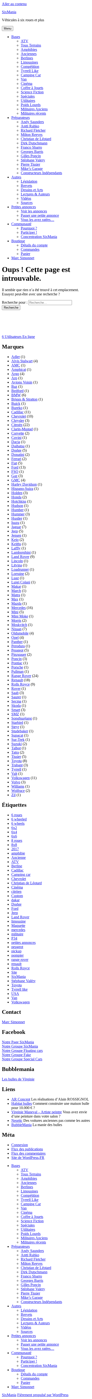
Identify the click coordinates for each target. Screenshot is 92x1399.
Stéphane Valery (33, 160)
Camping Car (31, 75)
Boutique (18, 241)
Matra (15, 595)
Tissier (16, 757)
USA (15, 994)
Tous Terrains (31, 45)
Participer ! (29, 232)
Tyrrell (16, 769)
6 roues (16, 815)
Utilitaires (28, 101)
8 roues (16, 840)
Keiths (16, 544)
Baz (14, 386)
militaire (17, 934)
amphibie (18, 853)
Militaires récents (33, 113)
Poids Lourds (31, 105)
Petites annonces (23, 207)
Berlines (27, 58)
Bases (15, 37)
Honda (16, 497)
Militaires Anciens (34, 109)
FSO (14, 472)
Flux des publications (27, 1149)
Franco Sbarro (31, 147)
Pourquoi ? (29, 228)
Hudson (17, 506)
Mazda (16, 603)
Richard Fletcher (33, 130)
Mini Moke (19, 616)
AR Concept (20, 1099)
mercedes (18, 930)
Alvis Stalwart (22, 361)
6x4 (14, 832)
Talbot (16, 748)
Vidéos (26, 198)
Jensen (16, 535)
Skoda (16, 706)
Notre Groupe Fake (16, 1055)
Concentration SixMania (39, 237)
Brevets (26, 186)
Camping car (20, 874)
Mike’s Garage (32, 169)
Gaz (14, 476)
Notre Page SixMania (18, 1042)
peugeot (17, 947)
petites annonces (23, 943)
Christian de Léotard (36, 139)
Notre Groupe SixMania (20, 1046)
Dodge (16, 450)
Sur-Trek (18, 740)
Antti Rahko (30, 126)
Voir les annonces (34, 211)
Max (14, 599)
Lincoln (17, 561)
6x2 (14, 828)
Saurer (16, 697)
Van (24, 79)
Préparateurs (20, 118)
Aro (14, 378)
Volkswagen (20, 778)
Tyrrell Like (29, 71)
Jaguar (16, 527)
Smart (15, 710)
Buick (15, 404)
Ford (14, 467)
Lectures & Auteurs (35, 194)
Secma (16, 701)
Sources (27, 203)
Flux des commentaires (28, 1153)
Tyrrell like (19, 989)
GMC (15, 480)
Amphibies (29, 49)
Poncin (16, 659)
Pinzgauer (18, 654)
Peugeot (17, 650)
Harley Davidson (24, 484)
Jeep (14, 531)
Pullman (17, 671)
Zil (13, 795)
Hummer (18, 514)
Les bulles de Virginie (18, 1079)
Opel (15, 637)
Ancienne (18, 857)
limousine (18, 921)
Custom (17, 896)
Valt (14, 774)
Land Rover (20, 557)
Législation (29, 181)
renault (16, 964)
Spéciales (28, 96)
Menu (7, 28)
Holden (16, 493)
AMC (15, 365)
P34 (14, 938)
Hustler (16, 518)
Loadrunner (20, 569)
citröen (16, 891)
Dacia (15, 442)
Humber (17, 510)
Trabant (17, 765)
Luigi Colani (20, 582)
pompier (17, 955)
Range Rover (21, 676)
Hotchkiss (18, 501)
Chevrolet (18, 416)
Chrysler (17, 421)
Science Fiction (32, 92)
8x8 (14, 845)
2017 (15, 849)
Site (14, 972)
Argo (15, 374)
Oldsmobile (20, 633)
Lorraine (17, 574)
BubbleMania (21, 1125)
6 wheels (18, 823)
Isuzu (15, 523)
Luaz (15, 578)
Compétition (30, 67)
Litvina (16, 565)
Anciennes (29, 54)
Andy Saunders (32, 122)
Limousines (29, 62)
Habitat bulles (21, 1103)
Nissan (16, 629)
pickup (16, 951)
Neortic (16, 1120)
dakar (15, 900)
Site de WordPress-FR (27, 1158)
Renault (17, 680)
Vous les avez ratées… (37, 220)
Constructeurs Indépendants (41, 173)
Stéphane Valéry (23, 981)
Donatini (17, 455)
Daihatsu (18, 446)
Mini (14, 612)
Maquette (18, 926)
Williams (17, 786)
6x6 (14, 836)
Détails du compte (34, 245)
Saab (15, 693)
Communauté (21, 224)
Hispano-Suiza (22, 489)
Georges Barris (32, 152)
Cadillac (17, 412)
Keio (15, 540)
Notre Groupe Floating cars (22, 1051)
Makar (16, 586)
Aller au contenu (14, 4)
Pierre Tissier (30, 164)
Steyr (15, 727)
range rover (19, 960)
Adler (15, 357)
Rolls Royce (20, 684)
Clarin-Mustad (22, 429)
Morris (16, 620)
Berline (16, 866)
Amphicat (18, 369)
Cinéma (26, 84)
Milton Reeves (31, 135)
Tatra (15, 752)
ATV (24, 41)
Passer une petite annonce (40, 215)
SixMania (9, 12)
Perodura (18, 646)
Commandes (30, 249)
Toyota (16, 761)
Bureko (16, 408)
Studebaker (19, 731)
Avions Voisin (21, 382)
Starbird (17, 723)
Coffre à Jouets (32, 88)
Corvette (17, 433)
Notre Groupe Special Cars (22, 1059)
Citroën (16, 425)
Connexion (19, 1145)
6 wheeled (19, 819)
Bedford (17, 391)
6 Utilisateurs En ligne (18, 337)
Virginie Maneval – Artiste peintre (36, 1112)
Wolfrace (18, 791)
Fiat (14, 463)
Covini (16, 438)
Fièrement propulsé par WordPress (42, 1395)
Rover (16, 689)
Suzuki (16, 744)
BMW (16, 395)
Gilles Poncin (31, 156)
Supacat (17, 735)
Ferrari (16, 459)
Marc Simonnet (22, 258)
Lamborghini (21, 552)
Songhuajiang (21, 718)
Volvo (15, 782)
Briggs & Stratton (24, 399)
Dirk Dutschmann (34, 143)
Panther (17, 642)
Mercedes (18, 608)
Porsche (17, 667)
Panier (25, 254)
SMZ (15, 714)
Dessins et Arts (32, 190)
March (16, 591)
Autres (16, 177)
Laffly (16, 548)
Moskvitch (19, 625)
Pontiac (16, 663)
